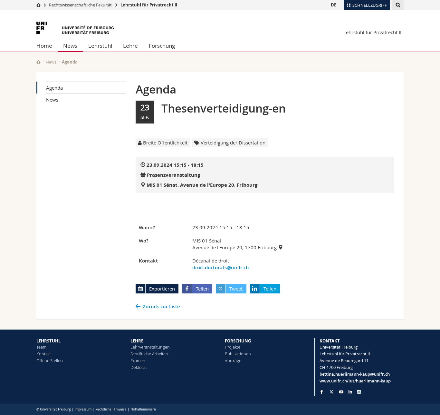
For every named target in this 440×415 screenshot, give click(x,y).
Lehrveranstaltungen (150, 347)
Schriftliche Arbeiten (149, 354)
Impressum (82, 409)
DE (333, 5)
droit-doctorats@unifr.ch (220, 267)
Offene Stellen (49, 360)
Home (44, 45)
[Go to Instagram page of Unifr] (359, 392)
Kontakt (43, 354)
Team (41, 347)
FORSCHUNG (238, 341)
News (70, 45)
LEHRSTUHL (48, 341)
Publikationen (238, 354)
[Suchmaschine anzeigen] (398, 5)
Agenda (54, 87)
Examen (137, 360)
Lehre (130, 45)
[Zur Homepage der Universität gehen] (75, 28)
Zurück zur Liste (161, 306)
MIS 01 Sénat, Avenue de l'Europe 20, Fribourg (202, 185)
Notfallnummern (143, 409)
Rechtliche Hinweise (111, 409)
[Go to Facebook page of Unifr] (322, 392)
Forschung (162, 45)
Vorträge (233, 360)
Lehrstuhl (100, 45)
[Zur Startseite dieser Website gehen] (38, 62)
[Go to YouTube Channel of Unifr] (341, 392)
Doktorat (138, 367)
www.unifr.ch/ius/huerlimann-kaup (355, 381)
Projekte (232, 347)
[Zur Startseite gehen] (38, 5)
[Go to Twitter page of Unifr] (331, 392)
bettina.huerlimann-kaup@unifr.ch (355, 374)
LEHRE (136, 341)
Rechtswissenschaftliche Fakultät (81, 5)
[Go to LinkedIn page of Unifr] (350, 392)
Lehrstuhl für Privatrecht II (148, 5)
